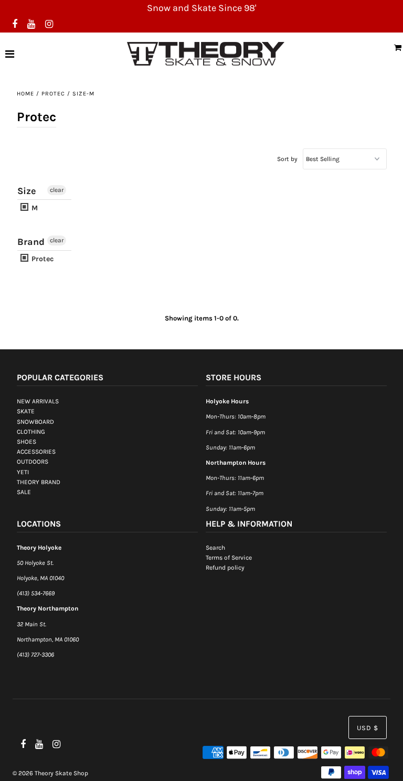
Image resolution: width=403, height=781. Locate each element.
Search (215, 547)
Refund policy (225, 567)
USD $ (367, 728)
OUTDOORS (32, 461)
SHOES (26, 441)
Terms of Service (229, 557)
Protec (53, 93)
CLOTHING (31, 431)
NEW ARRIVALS (38, 401)
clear (56, 190)
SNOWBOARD (35, 421)
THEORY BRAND (38, 482)
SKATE (26, 411)
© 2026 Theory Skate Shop (50, 773)
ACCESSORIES (36, 451)
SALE (24, 492)
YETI (23, 472)
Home (25, 93)
